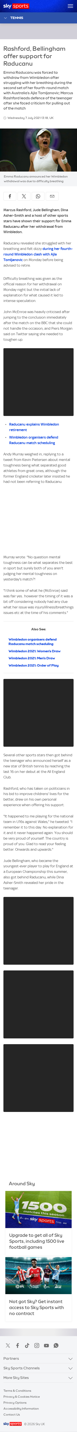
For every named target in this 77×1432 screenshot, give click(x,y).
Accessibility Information (21, 1408)
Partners (11, 1358)
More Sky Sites (16, 1377)
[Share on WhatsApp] (38, 196)
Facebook (17, 1345)
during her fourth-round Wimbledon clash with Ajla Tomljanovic (38, 254)
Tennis (16, 17)
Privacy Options (15, 1402)
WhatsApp (56, 1345)
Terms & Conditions (17, 1390)
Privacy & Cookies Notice (21, 1396)
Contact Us (11, 1414)
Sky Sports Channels (21, 1368)
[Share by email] (52, 196)
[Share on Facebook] (9, 196)
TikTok (27, 1345)
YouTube (46, 1345)
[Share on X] (24, 196)
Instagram (36, 1345)
